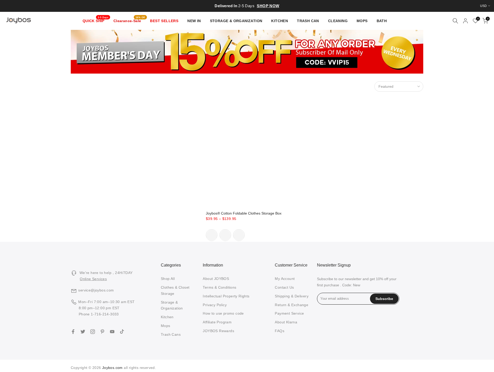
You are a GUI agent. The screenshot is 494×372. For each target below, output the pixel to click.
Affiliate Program (217, 322)
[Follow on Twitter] (83, 332)
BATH (382, 21)
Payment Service (289, 313)
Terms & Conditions (219, 287)
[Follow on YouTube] (112, 332)
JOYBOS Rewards (218, 331)
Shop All (168, 279)
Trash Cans (171, 334)
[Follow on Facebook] (73, 332)
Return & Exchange (291, 305)
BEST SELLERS (164, 21)
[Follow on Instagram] (92, 332)
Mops (165, 326)
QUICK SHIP (96, 20)
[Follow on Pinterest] (102, 332)
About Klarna (286, 322)
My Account (285, 279)
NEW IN (194, 21)
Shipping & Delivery (291, 296)
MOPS (362, 21)
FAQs (279, 331)
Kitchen (167, 317)
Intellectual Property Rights (226, 296)
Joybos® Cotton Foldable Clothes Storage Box (243, 213)
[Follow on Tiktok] (122, 332)
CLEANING (338, 21)
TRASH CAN (308, 21)
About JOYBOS (216, 279)
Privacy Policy (215, 305)
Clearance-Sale (129, 20)
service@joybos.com (96, 290)
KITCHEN (279, 21)
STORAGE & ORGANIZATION (236, 21)
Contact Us (284, 287)
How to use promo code (223, 313)
